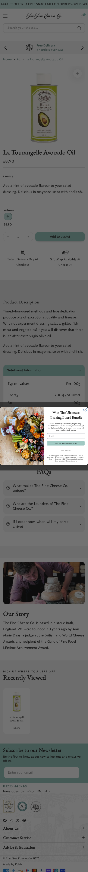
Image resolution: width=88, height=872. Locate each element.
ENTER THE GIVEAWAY (66, 443)
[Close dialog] (85, 409)
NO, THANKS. (66, 450)
